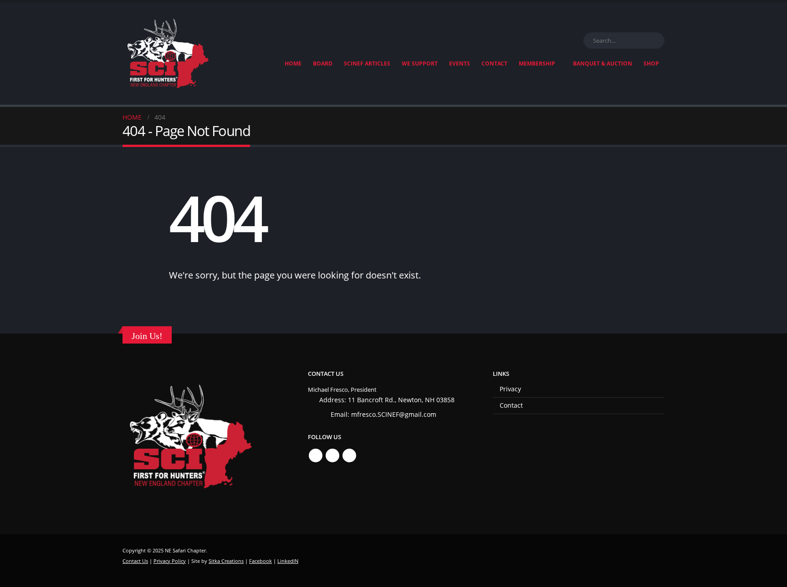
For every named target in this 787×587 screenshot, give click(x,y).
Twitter (332, 455)
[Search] (656, 40)
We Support (420, 63)
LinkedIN (287, 560)
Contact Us (135, 560)
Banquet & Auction (602, 63)
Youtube (349, 455)
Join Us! (147, 336)
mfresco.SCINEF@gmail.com (393, 414)
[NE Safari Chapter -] (168, 53)
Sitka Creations (226, 560)
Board (322, 63)
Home (293, 63)
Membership (537, 63)
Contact (494, 63)
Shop (651, 63)
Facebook (315, 455)
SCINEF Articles (367, 63)
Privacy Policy (169, 560)
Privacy (510, 389)
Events (459, 63)
